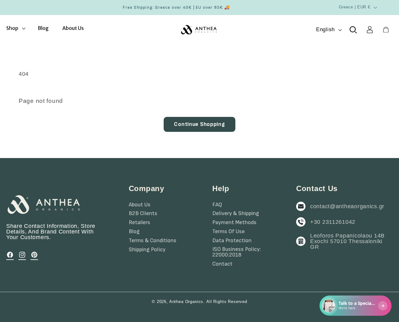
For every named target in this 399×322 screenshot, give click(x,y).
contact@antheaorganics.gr (347, 206)
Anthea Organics (186, 301)
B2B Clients (143, 213)
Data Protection (232, 240)
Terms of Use (228, 231)
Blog (134, 231)
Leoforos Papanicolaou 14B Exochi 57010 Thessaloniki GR (347, 241)
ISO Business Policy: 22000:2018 (236, 252)
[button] (15, 28)
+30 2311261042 (332, 222)
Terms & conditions (152, 240)
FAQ (217, 205)
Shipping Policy (147, 249)
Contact (222, 264)
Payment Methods (234, 222)
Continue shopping (199, 124)
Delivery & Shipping (235, 213)
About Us (140, 205)
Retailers (139, 222)
